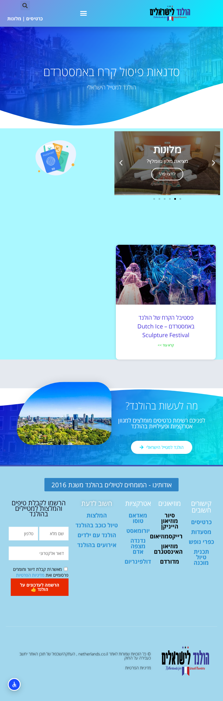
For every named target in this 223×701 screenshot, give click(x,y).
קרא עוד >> (166, 345)
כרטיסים (34, 18)
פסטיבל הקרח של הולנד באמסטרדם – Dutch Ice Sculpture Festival (166, 326)
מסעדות (201, 532)
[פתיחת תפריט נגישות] (14, 684)
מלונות (14, 18)
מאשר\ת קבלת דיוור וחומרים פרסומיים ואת (41, 572)
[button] (83, 13)
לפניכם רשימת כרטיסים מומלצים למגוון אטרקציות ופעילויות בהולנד (161, 423)
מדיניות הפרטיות (30, 575)
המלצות (97, 515)
